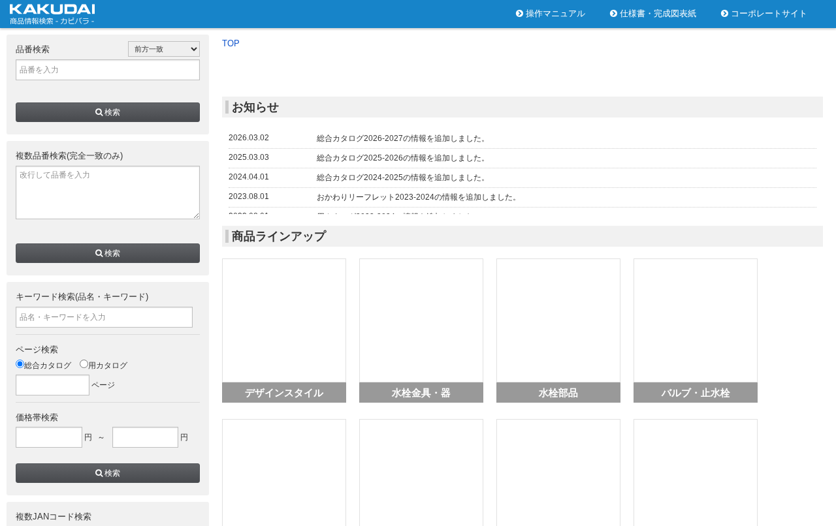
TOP (231, 43)
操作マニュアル (554, 13)
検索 (111, 112)
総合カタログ (47, 365)
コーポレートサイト (767, 13)
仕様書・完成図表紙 (656, 13)
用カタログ (107, 365)
